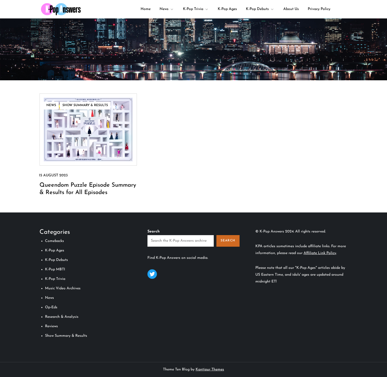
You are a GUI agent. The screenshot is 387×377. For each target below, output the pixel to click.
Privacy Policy (319, 9)
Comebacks (54, 241)
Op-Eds (51, 307)
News (164, 9)
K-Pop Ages (227, 9)
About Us (291, 9)
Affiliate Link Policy (320, 253)
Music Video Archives (63, 288)
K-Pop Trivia (193, 9)
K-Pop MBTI (55, 269)
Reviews (51, 326)
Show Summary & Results (85, 105)
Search (153, 232)
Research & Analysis (61, 317)
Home (146, 9)
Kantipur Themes (210, 369)
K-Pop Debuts (257, 9)
